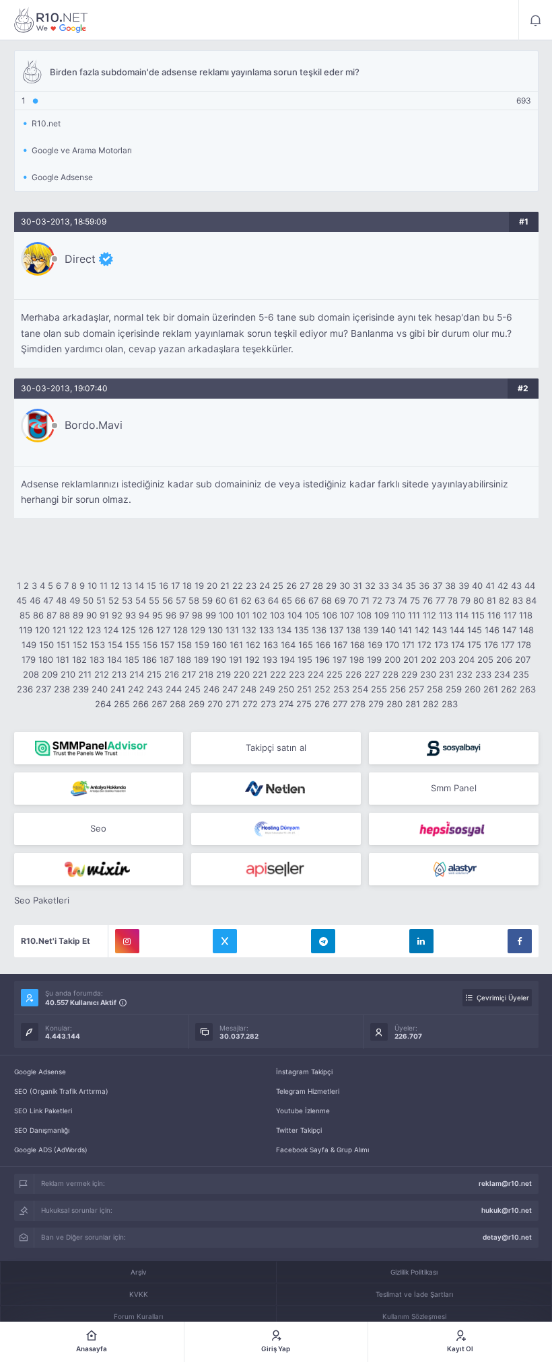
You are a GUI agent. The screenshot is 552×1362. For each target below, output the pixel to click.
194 (287, 659)
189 (201, 659)
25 (278, 585)
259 (454, 689)
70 (353, 600)
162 (253, 644)
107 (347, 615)
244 (174, 689)
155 (132, 644)
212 (101, 674)
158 (184, 644)
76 (428, 600)
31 (357, 585)
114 (462, 615)
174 (457, 644)
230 (428, 674)
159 (202, 644)
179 (29, 659)
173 (441, 644)
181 (62, 659)
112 (429, 615)
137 (336, 630)
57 (181, 600)
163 (270, 644)
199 (374, 659)
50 (88, 600)
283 (450, 703)
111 (414, 615)
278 (358, 703)
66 (300, 600)
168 (357, 644)
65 (286, 600)
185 (132, 659)
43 (516, 585)
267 (159, 703)
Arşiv (139, 1272)
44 (529, 585)
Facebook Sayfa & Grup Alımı (322, 1150)
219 (223, 674)
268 (178, 703)
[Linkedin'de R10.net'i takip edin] (421, 941)
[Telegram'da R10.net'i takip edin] (323, 941)
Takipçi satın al (276, 747)
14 (139, 585)
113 (445, 615)
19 (199, 585)
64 (273, 600)
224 (316, 674)
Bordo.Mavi (94, 424)
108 (364, 615)
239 (81, 689)
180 (45, 659)
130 (215, 630)
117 (510, 615)
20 (212, 585)
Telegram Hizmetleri (307, 1091)
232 (464, 674)
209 (50, 674)
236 (25, 689)
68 (326, 600)
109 (381, 615)
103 (277, 615)
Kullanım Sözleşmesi (414, 1316)
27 (305, 585)
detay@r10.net (507, 1237)
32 (370, 585)
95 (157, 615)
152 (80, 644)
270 (215, 703)
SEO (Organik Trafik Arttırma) (61, 1091)
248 (248, 689)
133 (266, 630)
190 (218, 659)
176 (491, 644)
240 (100, 689)
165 (305, 644)
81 (491, 600)
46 (35, 600)
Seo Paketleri (41, 900)
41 (490, 585)
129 (198, 630)
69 (340, 600)
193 (270, 659)
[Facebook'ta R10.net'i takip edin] (520, 941)
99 (210, 615)
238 (62, 689)
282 (431, 703)
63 (259, 600)
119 (25, 630)
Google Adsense (40, 1072)
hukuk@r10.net (506, 1210)
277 (340, 703)
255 (379, 689)
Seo (98, 828)
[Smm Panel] (454, 748)
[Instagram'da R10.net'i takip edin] (127, 941)
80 (478, 600)
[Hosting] (276, 788)
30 (344, 585)
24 (264, 585)
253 (341, 689)
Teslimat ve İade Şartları (414, 1294)
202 (429, 659)
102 (259, 615)
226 (353, 674)
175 (474, 644)
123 (93, 630)
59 (207, 600)
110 (398, 615)
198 (356, 659)
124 (111, 630)
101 (243, 615)
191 (235, 659)
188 (183, 659)
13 (127, 585)
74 (402, 600)
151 (63, 644)
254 (360, 689)
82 (504, 600)
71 (365, 600)
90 (91, 615)
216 (171, 674)
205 (485, 659)
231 (446, 674)
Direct (80, 259)
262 (509, 689)
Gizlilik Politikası (414, 1272)
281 (412, 703)
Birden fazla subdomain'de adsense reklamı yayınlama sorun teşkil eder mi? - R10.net (51, 20)
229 (409, 674)
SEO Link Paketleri (43, 1111)
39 (463, 585)
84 (531, 600)
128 (180, 630)
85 (25, 615)
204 (466, 659)
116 (494, 615)
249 (267, 689)
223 (297, 674)
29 (331, 585)
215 (154, 674)
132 (249, 630)
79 (465, 600)
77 (440, 600)
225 (334, 674)
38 (450, 585)
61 (233, 600)
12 (115, 585)
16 (163, 585)
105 (312, 615)
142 (422, 630)
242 (136, 689)
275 (304, 703)
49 (74, 600)
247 (230, 689)
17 (175, 585)
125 (128, 630)
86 (38, 615)
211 (85, 674)
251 (304, 689)
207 (522, 659)
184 (114, 659)
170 (392, 644)
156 (150, 644)
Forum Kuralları (138, 1316)
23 (251, 585)
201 (410, 659)
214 (136, 674)
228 (390, 674)
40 (477, 585)
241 (117, 689)
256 (398, 689)
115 (478, 615)
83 (517, 600)
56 (167, 600)
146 (492, 630)
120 (42, 630)
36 (424, 585)
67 (313, 600)
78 (453, 600)
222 (278, 674)
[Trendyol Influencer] (99, 869)
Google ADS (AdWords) (51, 1150)
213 (119, 674)
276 (322, 703)
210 (68, 674)
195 (305, 659)
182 (79, 659)
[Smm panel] (99, 748)
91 (104, 615)
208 (31, 674)
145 (474, 630)
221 (259, 674)
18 (187, 585)
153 (97, 644)
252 (322, 689)
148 (526, 630)
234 (502, 674)
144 (457, 630)
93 (130, 615)
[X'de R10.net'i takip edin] (225, 941)
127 (163, 630)
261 (490, 689)
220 (242, 674)
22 (237, 585)
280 (394, 703)
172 (424, 644)
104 (294, 615)
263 (528, 689)
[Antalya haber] (99, 788)
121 (59, 630)
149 (29, 644)
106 (329, 615)
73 (390, 600)
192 (252, 659)
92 (117, 615)
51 (101, 600)
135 (301, 630)
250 (286, 689)
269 (196, 703)
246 (211, 689)
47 (48, 600)
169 (375, 644)
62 (246, 600)
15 (151, 585)
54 (140, 600)
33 (383, 585)
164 (288, 644)
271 (233, 703)
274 (286, 703)
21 (225, 585)
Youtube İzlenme (303, 1111)
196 (322, 659)
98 (197, 615)
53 (127, 600)
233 (483, 674)
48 (61, 600)
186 (149, 659)
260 (472, 689)
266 (141, 703)
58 (193, 600)
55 (154, 600)
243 (155, 689)
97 (184, 615)
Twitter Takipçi (299, 1130)
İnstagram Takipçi (304, 1072)
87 (51, 615)
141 (405, 630)
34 (397, 585)
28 (317, 585)
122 (76, 630)
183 (97, 659)
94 (144, 615)
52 (113, 600)
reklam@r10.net (505, 1183)
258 (435, 689)
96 (171, 615)
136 (319, 630)
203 (448, 659)
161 (236, 644)
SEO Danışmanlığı (41, 1130)
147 (509, 630)
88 (64, 615)
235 (521, 674)
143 (439, 630)
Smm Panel (454, 788)
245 (192, 689)
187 (167, 659)
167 (340, 644)
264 (103, 703)
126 (146, 630)
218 (206, 674)
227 (372, 674)
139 (371, 630)
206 (504, 659)
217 (189, 674)
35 (410, 585)
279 (376, 703)
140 (388, 630)
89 (78, 615)
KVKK (138, 1294)
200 (392, 659)
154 (115, 644)
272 (250, 703)
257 (416, 689)
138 (353, 630)
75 (415, 600)
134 (284, 630)
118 (525, 615)
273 (268, 703)
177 (507, 644)
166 (323, 644)
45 (21, 600)
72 (377, 600)
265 (122, 703)
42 (502, 585)
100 (226, 615)
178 (524, 644)
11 (104, 585)
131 (232, 630)
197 (340, 659)
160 (219, 644)
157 (167, 644)
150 (46, 644)
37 (437, 585)
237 (43, 689)
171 (408, 644)
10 (92, 585)
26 (291, 585)
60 (220, 600)
